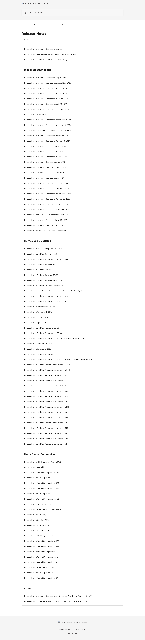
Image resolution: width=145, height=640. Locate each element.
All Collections (27, 25)
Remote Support (79, 630)
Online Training (64, 630)
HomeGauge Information (43, 25)
